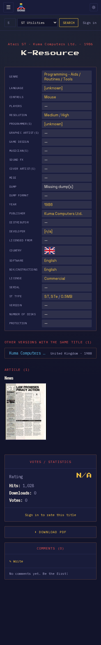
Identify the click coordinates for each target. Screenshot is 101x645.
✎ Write (16, 561)
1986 (48, 204)
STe (54, 296)
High (65, 115)
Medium (51, 115)
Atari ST (17, 44)
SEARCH (69, 23)
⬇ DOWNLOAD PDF (51, 532)
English (50, 260)
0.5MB (66, 296)
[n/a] (48, 231)
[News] (25, 411)
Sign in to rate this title (50, 515)
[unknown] (53, 88)
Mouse (50, 97)
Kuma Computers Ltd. (63, 213)
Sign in (90, 23)
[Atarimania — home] (21, 7)
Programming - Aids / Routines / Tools (62, 77)
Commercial (54, 278)
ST (46, 296)
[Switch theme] (94, 7)
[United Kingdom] (49, 250)
